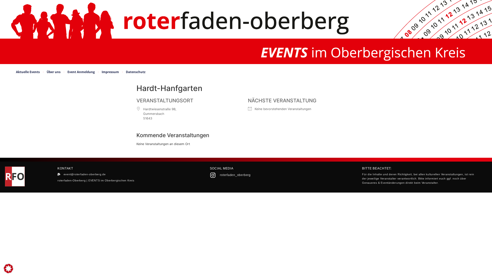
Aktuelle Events (28, 72)
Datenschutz (135, 72)
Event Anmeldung (81, 72)
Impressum (110, 72)
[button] (8, 268)
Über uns (54, 72)
